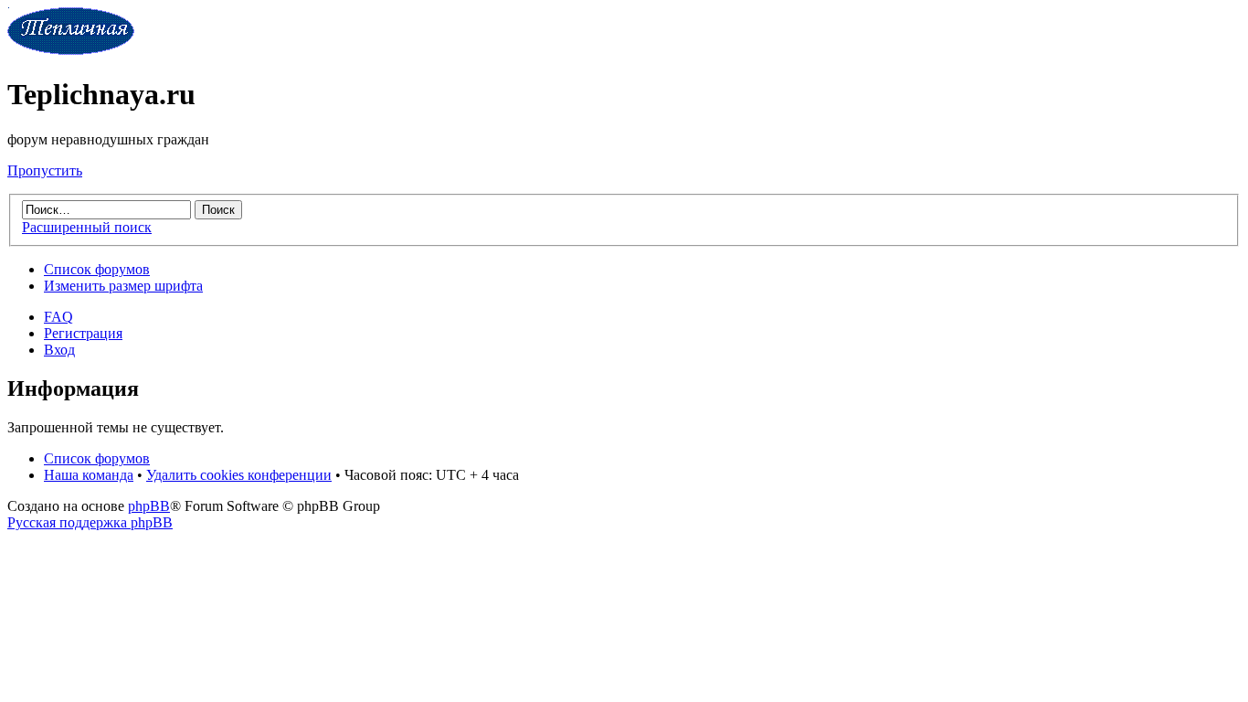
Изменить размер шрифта (123, 285)
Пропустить (44, 170)
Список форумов (97, 269)
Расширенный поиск (87, 227)
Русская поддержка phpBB (90, 522)
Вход (59, 349)
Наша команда (88, 475)
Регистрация (83, 333)
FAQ (58, 316)
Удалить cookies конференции (239, 475)
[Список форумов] (70, 50)
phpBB (149, 506)
